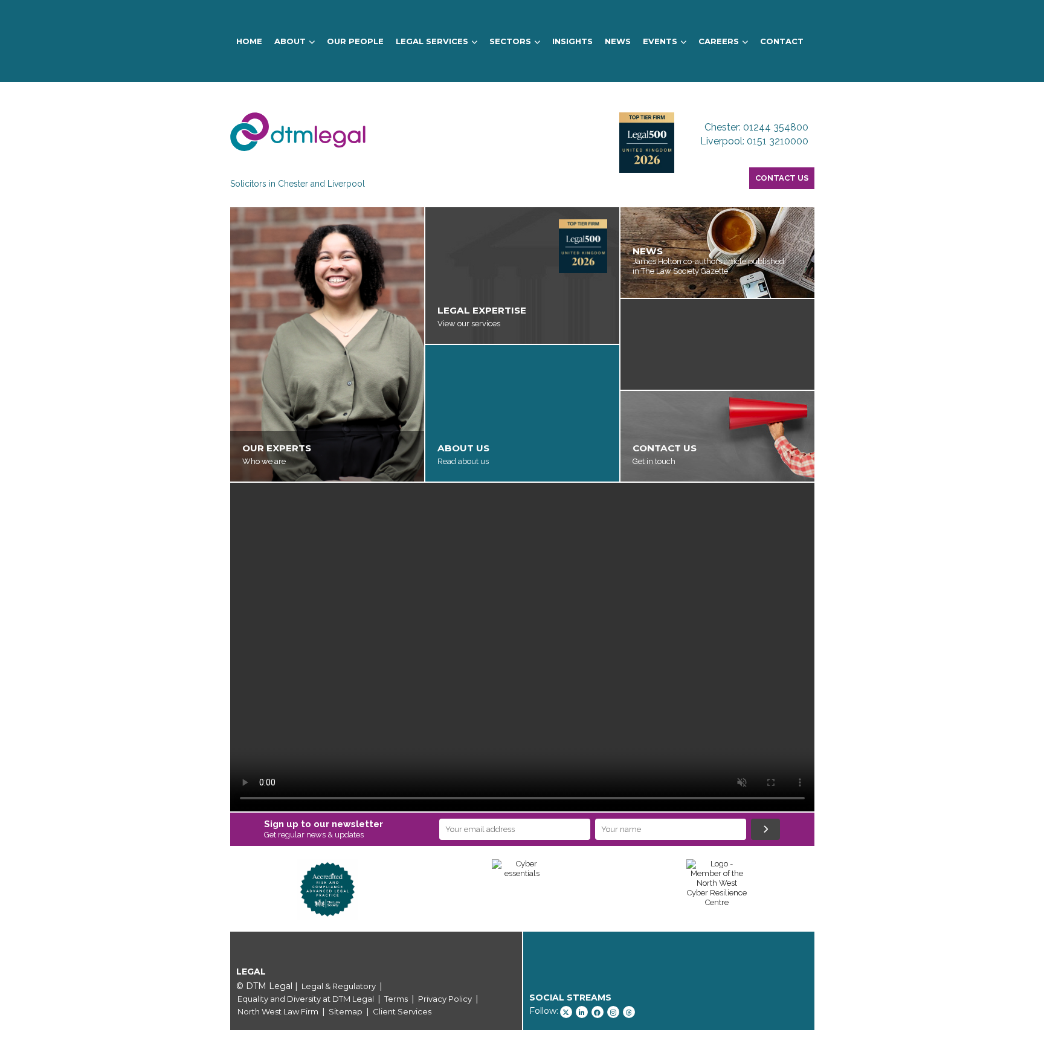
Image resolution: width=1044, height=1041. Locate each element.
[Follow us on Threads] (629, 1012)
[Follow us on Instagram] (613, 1012)
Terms (396, 999)
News (618, 41)
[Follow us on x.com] (566, 1012)
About (290, 41)
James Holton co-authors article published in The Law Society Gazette (708, 266)
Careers (718, 41)
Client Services (402, 1011)
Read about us (463, 461)
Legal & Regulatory (338, 986)
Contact (782, 41)
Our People (355, 41)
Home (249, 41)
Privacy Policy (445, 999)
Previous (212, 889)
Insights (572, 41)
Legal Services (432, 41)
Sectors (510, 41)
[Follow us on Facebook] (597, 1012)
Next (832, 889)
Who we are (264, 461)
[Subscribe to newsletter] (765, 829)
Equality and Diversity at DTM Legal (305, 999)
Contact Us (781, 177)
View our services (468, 323)
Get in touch (654, 461)
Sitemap (345, 1011)
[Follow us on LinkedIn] (582, 1012)
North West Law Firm (277, 1011)
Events (660, 41)
